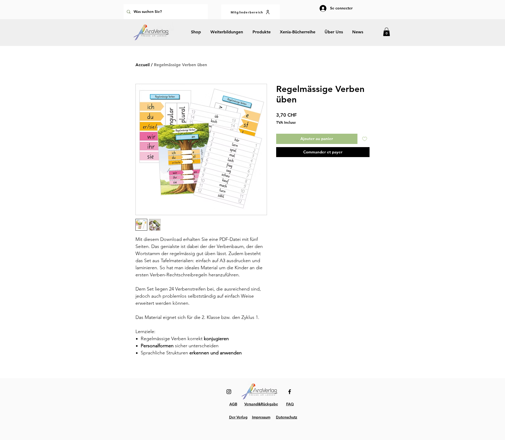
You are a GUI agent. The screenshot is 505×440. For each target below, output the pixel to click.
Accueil (142, 64)
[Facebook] (289, 392)
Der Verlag (238, 417)
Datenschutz (286, 417)
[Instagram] (229, 392)
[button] (386, 32)
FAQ (290, 404)
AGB (233, 404)
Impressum (261, 417)
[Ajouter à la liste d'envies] (365, 139)
